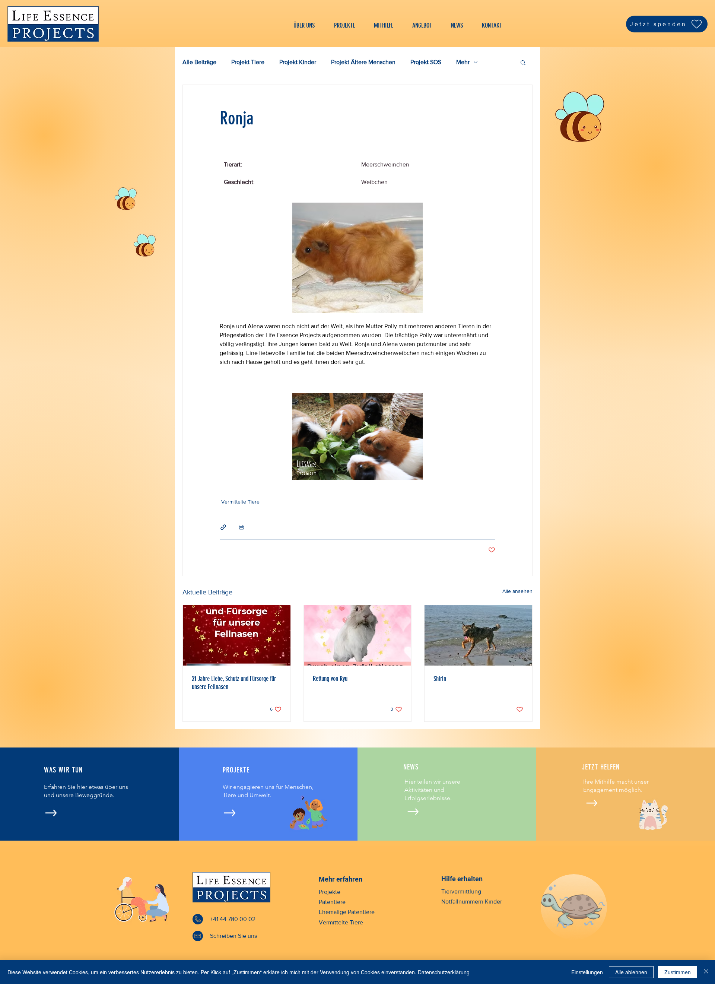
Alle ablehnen (631, 972)
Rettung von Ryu (330, 678)
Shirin (439, 678)
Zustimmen (677, 972)
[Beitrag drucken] (241, 527)
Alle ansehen (517, 591)
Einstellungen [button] (587, 972)
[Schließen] (706, 972)
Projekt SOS (425, 62)
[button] (523, 62)
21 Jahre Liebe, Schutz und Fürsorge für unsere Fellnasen (234, 682)
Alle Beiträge (199, 62)
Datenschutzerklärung (444, 972)
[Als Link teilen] (223, 527)
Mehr (463, 62)
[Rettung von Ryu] (357, 635)
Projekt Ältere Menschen (363, 62)
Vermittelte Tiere (240, 502)
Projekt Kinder (297, 62)
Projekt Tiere (247, 62)
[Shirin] (478, 635)
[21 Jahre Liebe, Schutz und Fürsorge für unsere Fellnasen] (236, 635)
